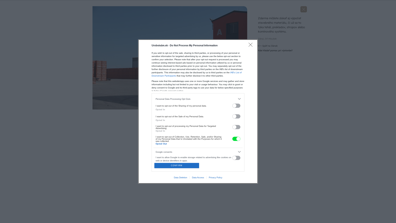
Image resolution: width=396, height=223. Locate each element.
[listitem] (198, 99)
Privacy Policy (215, 177)
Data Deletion (180, 177)
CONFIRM (176, 165)
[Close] (251, 46)
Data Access (198, 177)
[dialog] (198, 111)
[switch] (236, 106)
